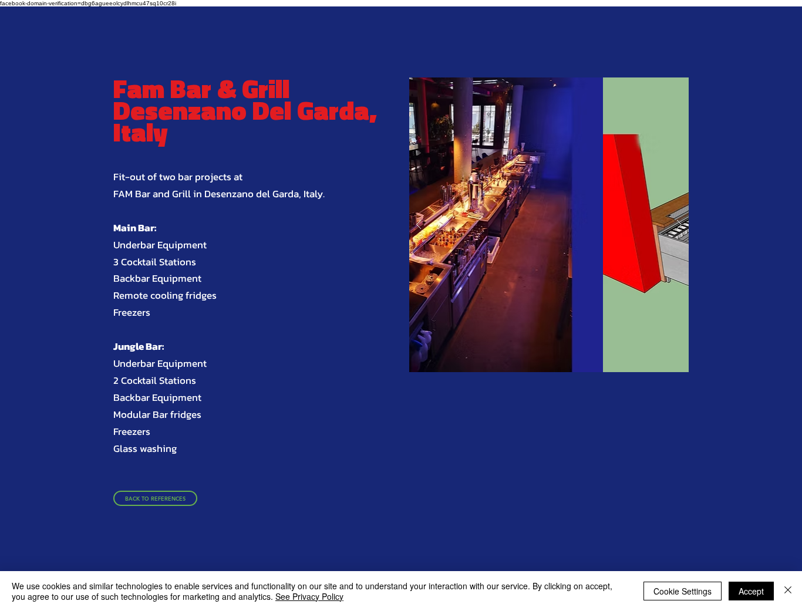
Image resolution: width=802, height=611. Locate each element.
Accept (751, 591)
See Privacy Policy (309, 596)
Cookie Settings (682, 591)
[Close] (788, 591)
